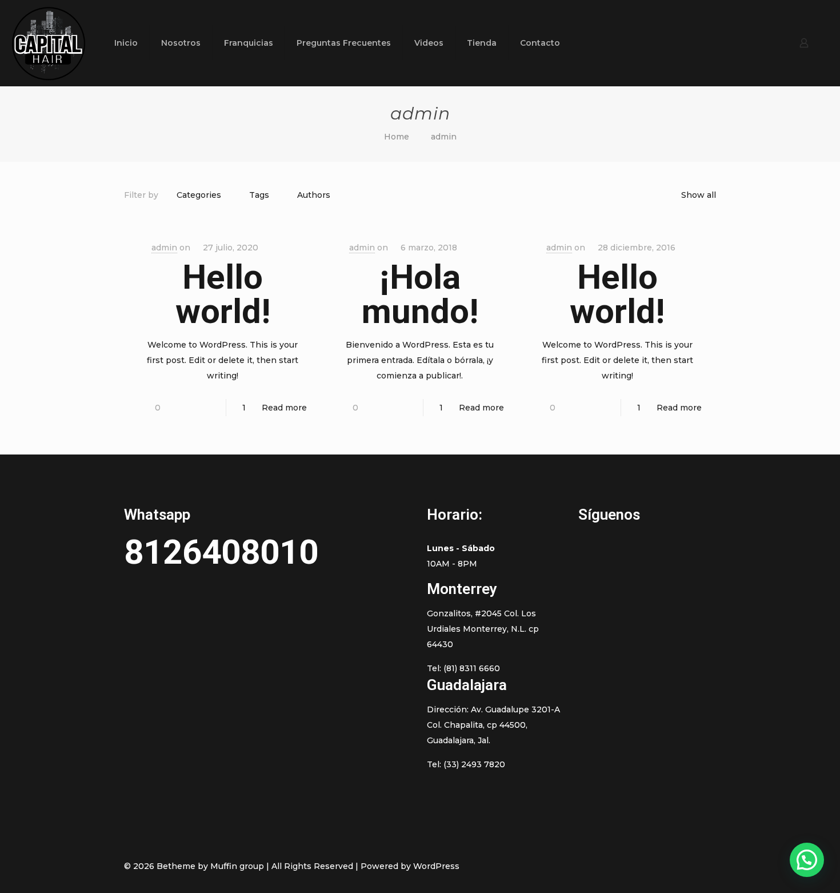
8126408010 (221, 552)
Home (396, 136)
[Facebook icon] (640, 865)
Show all (698, 195)
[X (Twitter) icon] (652, 865)
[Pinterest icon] (664, 865)
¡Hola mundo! (420, 294)
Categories (199, 195)
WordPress (436, 866)
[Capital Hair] (48, 43)
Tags (259, 195)
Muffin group (237, 866)
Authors (313, 195)
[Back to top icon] (704, 866)
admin (164, 247)
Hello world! (222, 294)
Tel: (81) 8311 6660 (463, 668)
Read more (284, 407)
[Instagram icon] (676, 865)
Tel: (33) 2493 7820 (466, 764)
